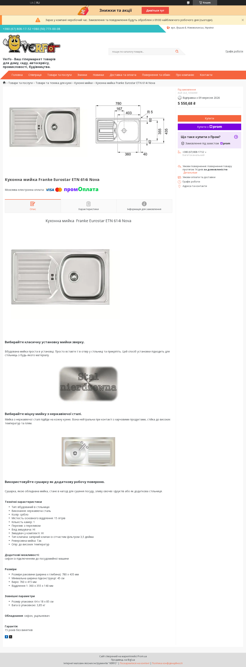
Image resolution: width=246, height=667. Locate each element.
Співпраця (35, 75)
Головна (17, 75)
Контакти (206, 75)
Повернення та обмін (156, 75)
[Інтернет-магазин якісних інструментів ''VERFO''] (31, 44)
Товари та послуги (59, 75)
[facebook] (6, 637)
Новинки (98, 75)
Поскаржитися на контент (135, 663)
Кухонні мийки (83, 83)
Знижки (82, 75)
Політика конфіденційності (167, 663)
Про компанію (185, 75)
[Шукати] (177, 51)
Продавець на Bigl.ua (123, 659)
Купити (209, 118)
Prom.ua (142, 656)
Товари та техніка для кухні (53, 83)
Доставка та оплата (123, 75)
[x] (10, 637)
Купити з (203, 127)
